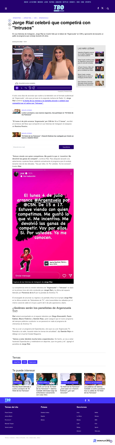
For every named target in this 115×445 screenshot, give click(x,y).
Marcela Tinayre (9, 423)
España (43, 416)
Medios (40, 2)
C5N (24, 362)
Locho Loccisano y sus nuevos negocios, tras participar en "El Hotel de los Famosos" (47, 114)
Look (46, 2)
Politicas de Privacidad (20, 437)
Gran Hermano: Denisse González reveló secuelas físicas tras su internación (85, 83)
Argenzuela (32, 362)
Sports (88, 2)
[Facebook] (9, 20)
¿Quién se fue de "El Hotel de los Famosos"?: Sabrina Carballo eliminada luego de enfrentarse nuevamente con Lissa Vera (46, 390)
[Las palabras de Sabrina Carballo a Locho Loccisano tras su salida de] (95, 379)
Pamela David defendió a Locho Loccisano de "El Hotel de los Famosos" (21, 388)
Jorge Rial (17, 362)
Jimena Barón (8, 416)
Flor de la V (8, 420)
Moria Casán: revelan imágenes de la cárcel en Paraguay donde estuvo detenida (85, 76)
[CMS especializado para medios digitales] (98, 440)
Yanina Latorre (9, 427)
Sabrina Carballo (43, 382)
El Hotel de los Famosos (70, 382)
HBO (78, 2)
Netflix (65, 2)
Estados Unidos (45, 412)
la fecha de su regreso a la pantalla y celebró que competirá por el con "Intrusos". (40, 101)
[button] (66, 147)
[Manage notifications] (111, 441)
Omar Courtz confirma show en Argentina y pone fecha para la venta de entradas (86, 61)
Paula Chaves (8, 412)
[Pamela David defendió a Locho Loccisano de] (23, 379)
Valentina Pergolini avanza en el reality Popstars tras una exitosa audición (86, 54)
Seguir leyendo (27, 110)
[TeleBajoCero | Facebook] (99, 8)
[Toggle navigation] (6, 8)
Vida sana (97, 431)
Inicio (26, 2)
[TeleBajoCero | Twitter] (102, 8)
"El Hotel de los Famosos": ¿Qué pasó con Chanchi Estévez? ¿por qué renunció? (70, 389)
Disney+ (72, 2)
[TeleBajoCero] (30, 400)
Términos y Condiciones (10, 437)
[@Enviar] (9, 28)
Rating (51, 2)
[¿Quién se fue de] (47, 379)
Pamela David (18, 382)
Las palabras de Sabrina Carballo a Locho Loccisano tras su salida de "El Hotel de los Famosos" (94, 389)
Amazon (58, 2)
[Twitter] (9, 24)
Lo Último (32, 2)
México (43, 420)
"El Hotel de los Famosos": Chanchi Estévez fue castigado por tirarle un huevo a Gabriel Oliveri (48, 137)
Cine (82, 2)
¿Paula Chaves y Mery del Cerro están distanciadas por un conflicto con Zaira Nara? (86, 69)
